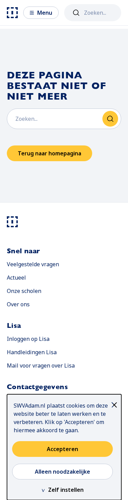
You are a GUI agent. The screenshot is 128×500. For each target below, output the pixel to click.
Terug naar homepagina (49, 153)
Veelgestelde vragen (33, 264)
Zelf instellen (66, 489)
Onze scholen (24, 291)
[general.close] (115, 405)
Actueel (16, 277)
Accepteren (62, 449)
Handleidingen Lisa (32, 352)
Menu (44, 12)
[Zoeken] (76, 13)
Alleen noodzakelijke (62, 471)
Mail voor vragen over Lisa (41, 365)
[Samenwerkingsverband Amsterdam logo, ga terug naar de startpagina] (12, 12)
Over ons (18, 304)
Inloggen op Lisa (28, 339)
